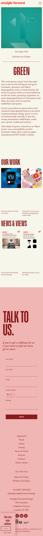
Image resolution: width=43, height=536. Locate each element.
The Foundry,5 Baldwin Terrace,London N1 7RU (21, 506)
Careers (21, 455)
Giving (21, 447)
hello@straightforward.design (21, 493)
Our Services (21, 471)
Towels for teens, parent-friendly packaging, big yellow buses (31, 213)
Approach (21, 436)
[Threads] (26, 516)
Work (21, 440)
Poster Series (22, 462)
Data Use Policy (21, 477)
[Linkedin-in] (21, 516)
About (21, 443)
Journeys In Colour (21, 56)
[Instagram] (17, 516)
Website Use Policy (21, 481)
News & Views (21, 451)
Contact (21, 459)
